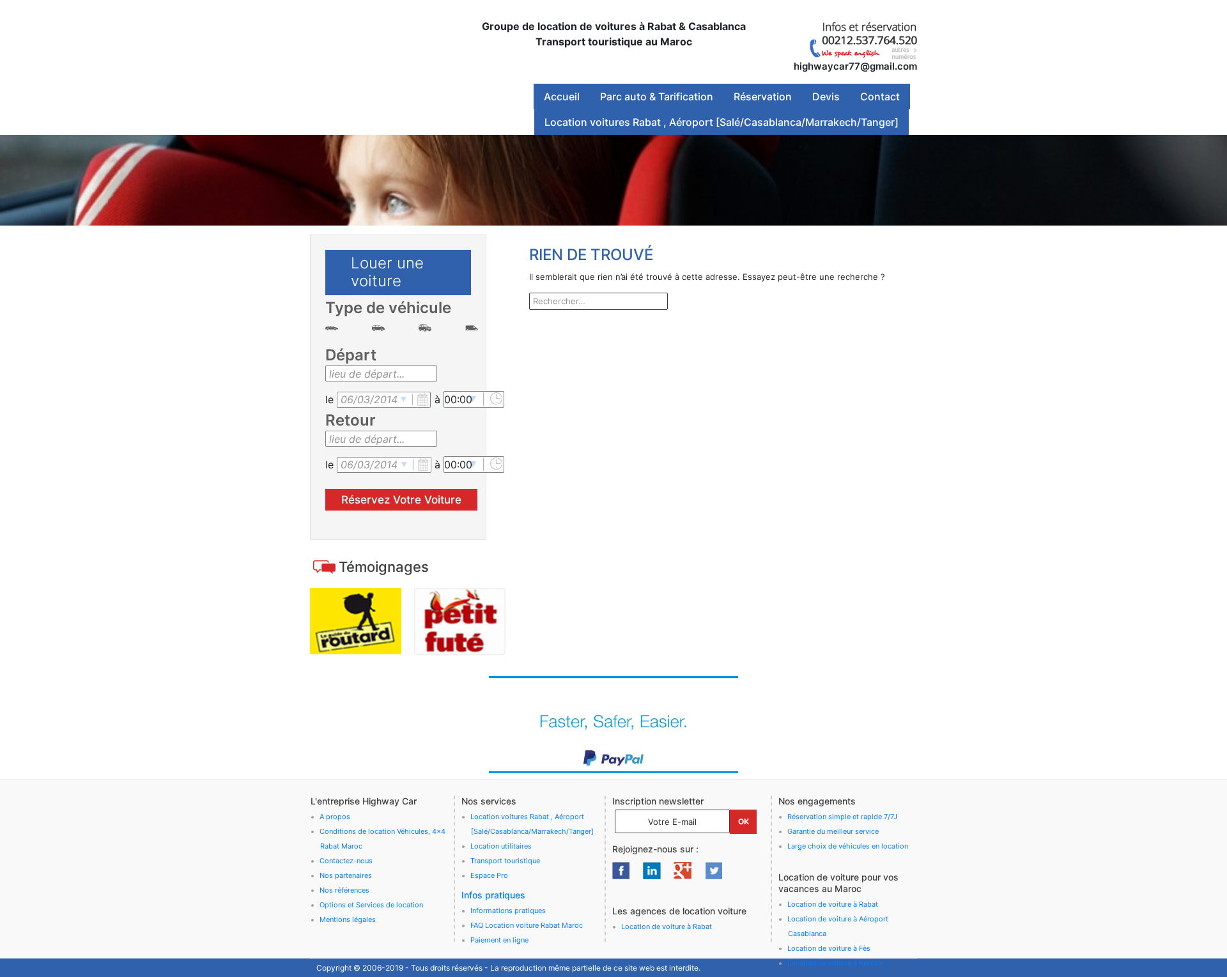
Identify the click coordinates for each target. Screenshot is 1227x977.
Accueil (562, 96)
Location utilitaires (501, 846)
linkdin (652, 870)
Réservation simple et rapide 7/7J (842, 816)
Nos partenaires (346, 875)
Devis (826, 96)
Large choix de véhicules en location (847, 846)
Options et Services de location (371, 904)
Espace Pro (489, 875)
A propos (335, 816)
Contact (880, 96)
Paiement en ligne (499, 939)
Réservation (763, 96)
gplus (682, 870)
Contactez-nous (346, 860)
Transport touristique (505, 860)
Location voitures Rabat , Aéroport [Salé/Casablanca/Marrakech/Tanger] (721, 122)
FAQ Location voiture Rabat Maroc (526, 925)
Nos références (344, 890)
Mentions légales (348, 919)
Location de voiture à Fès (828, 948)
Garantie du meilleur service (833, 831)
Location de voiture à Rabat (666, 926)
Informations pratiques (508, 910)
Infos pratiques (493, 894)
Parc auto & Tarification (656, 96)
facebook (621, 870)
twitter (713, 870)
